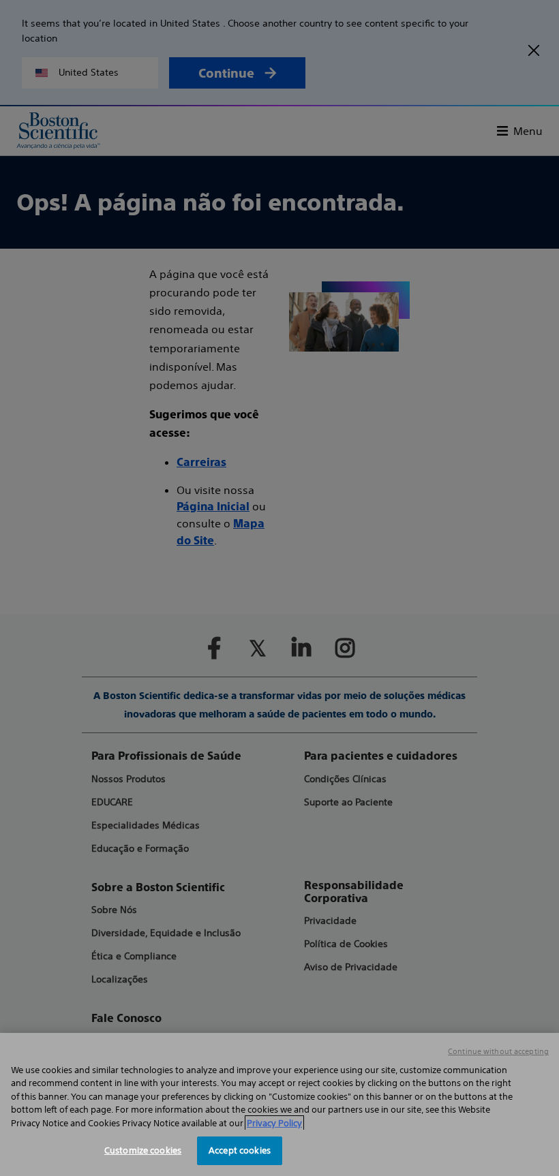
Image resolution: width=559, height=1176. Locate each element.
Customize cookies (142, 1150)
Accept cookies (240, 1150)
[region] (279, 1104)
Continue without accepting (498, 1051)
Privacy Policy (274, 1123)
